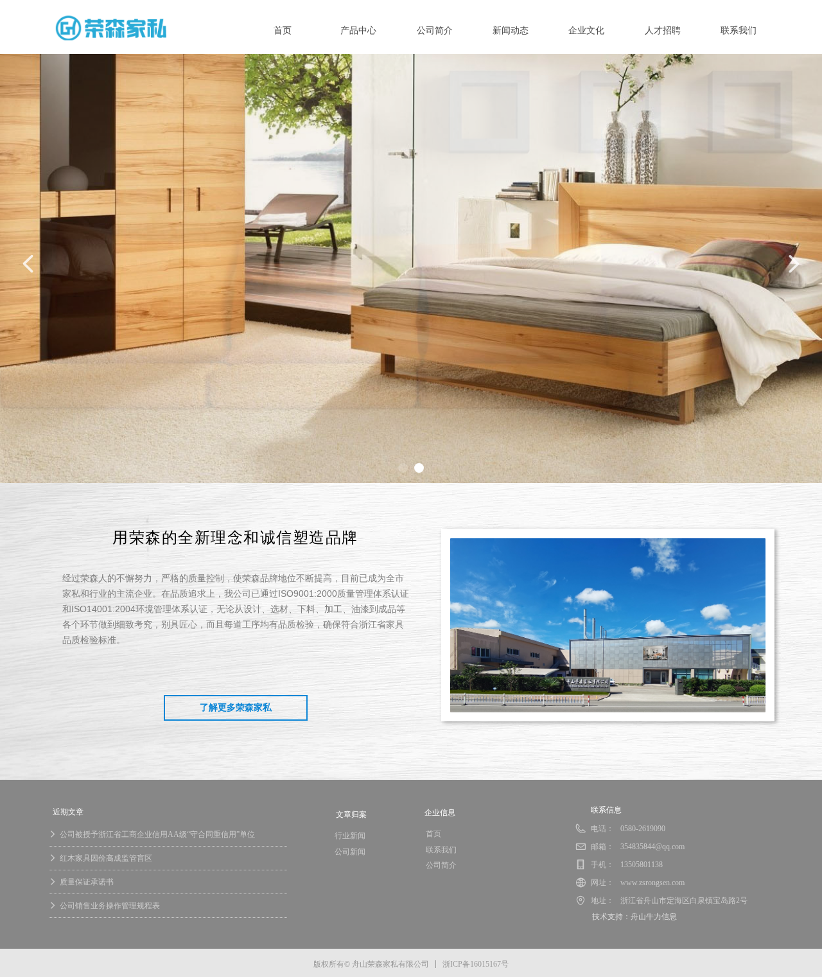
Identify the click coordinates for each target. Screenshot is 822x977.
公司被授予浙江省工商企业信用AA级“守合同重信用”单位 (157, 834)
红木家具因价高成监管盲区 (106, 858)
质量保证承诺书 (87, 881)
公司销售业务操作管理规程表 (110, 905)
